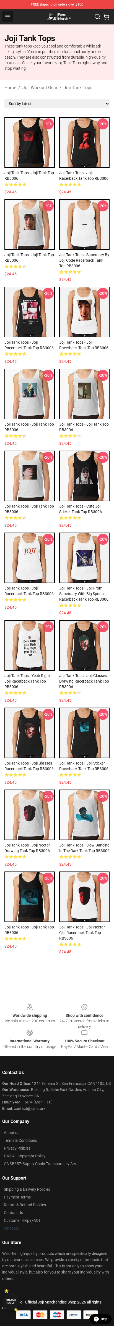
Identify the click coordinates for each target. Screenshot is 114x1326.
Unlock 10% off (11, 1301)
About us (11, 1132)
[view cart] (106, 16)
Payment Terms (17, 1197)
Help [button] (104, 1319)
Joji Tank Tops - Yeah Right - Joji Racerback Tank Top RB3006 (28, 681)
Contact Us (13, 1212)
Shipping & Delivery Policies (27, 1189)
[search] (97, 16)
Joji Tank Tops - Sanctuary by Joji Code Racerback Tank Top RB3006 (84, 260)
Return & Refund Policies (25, 1205)
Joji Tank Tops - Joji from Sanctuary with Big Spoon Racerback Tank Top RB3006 (83, 593)
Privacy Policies (17, 1148)
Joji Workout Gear (39, 87)
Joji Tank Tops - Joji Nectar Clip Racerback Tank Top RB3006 (82, 932)
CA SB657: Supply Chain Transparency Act (40, 1164)
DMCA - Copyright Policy (24, 1156)
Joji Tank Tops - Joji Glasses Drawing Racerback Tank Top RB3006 (84, 681)
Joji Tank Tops (78, 87)
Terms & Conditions (20, 1140)
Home (10, 87)
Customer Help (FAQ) (22, 1220)
